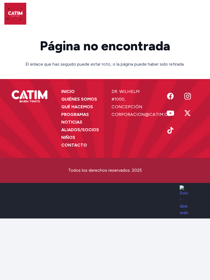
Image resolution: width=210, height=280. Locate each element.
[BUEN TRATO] (15, 14)
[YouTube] (170, 113)
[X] (187, 113)
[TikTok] (170, 130)
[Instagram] (187, 96)
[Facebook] (170, 96)
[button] (150, 14)
